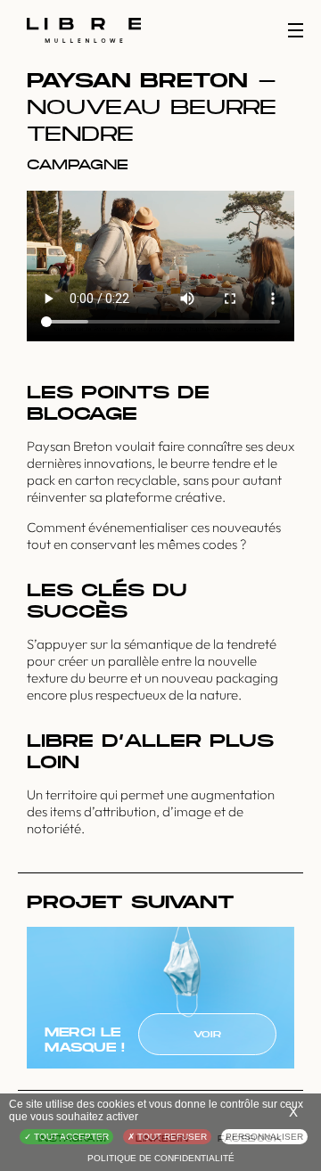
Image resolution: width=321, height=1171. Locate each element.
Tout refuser (171, 1137)
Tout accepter (70, 1137)
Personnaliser (264, 1137)
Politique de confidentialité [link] (161, 1158)
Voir (207, 1034)
